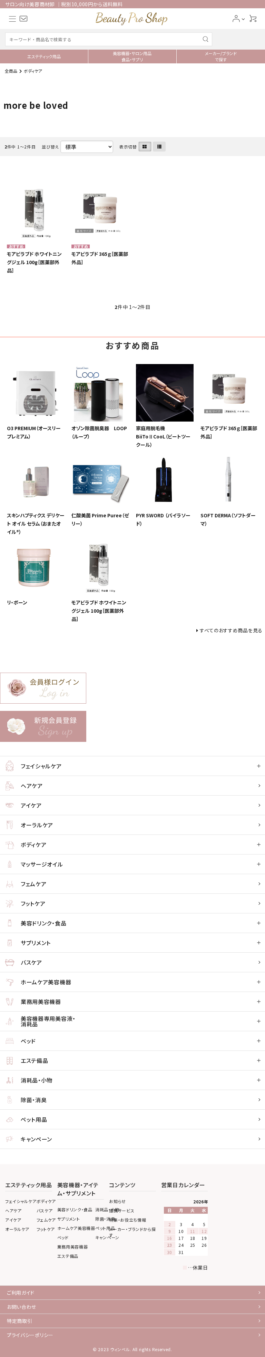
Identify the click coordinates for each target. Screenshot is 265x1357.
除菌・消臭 (34, 1100)
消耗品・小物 (36, 1080)
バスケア (31, 962)
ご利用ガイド (21, 1292)
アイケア (31, 805)
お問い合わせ (21, 1306)
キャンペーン (36, 1139)
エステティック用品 (44, 56)
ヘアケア (32, 785)
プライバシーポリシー (30, 1335)
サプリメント (36, 943)
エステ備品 (34, 1060)
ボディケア (33, 71)
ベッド (28, 1041)
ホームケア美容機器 (46, 982)
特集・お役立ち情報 (127, 1220)
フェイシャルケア (41, 766)
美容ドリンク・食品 (43, 923)
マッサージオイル (42, 864)
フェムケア (34, 884)
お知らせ (117, 1201)
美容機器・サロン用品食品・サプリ (132, 56)
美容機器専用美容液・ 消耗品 (48, 1021)
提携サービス (121, 1210)
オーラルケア (37, 825)
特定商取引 (19, 1320)
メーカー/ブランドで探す (221, 56)
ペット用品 (34, 1119)
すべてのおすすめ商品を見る (231, 630)
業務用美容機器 (41, 1001)
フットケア (33, 903)
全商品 (11, 71)
